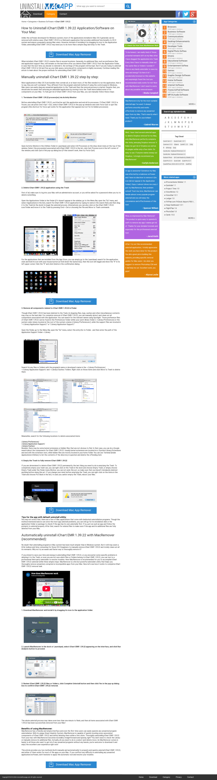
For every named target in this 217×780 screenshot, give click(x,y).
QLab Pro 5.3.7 (186, 161)
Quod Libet (177, 161)
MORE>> (192, 104)
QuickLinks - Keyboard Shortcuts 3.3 (174, 151)
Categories (32, 22)
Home (23, 22)
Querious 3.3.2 (167, 144)
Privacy (179, 777)
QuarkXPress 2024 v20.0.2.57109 (173, 164)
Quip (174, 148)
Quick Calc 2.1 (167, 141)
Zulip (191, 144)
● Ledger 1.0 (169, 198)
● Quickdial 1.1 (170, 185)
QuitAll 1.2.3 (184, 144)
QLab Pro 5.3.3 (167, 161)
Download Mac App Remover (73, 54)
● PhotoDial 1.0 (170, 211)
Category (51, 14)
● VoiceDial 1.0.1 (171, 195)
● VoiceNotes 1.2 (171, 192)
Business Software (46, 22)
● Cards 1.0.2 (169, 215)
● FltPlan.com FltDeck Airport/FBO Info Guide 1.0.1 (184, 202)
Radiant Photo (167, 157)
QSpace (176, 144)
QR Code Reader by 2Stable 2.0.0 (184, 157)
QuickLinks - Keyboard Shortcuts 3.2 (174, 154)
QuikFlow (188, 164)
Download (37, 14)
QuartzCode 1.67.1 (179, 141)
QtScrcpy (168, 148)
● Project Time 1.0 (171, 189)
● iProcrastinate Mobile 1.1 (175, 182)
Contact (63, 14)
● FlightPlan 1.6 (170, 208)
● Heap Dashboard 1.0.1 (173, 205)
